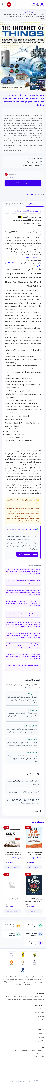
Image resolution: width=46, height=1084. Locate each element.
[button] (42, 25)
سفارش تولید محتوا (39, 1013)
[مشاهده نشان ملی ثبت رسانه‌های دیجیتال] (23, 962)
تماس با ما (41, 1024)
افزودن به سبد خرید (23, 183)
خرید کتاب (34, 911)
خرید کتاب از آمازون (39, 1009)
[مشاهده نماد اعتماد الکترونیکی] (35, 962)
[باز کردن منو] (21, 4)
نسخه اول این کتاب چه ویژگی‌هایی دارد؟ (22, 792)
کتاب (38, 12)
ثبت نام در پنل (40, 1033)
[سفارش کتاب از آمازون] (9, 4)
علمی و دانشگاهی (30, 12)
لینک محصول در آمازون (33, 257)
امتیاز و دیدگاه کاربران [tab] (14, 204)
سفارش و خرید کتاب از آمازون (27, 554)
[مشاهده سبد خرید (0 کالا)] (3, 4)
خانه (42, 12)
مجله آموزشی (40, 1016)
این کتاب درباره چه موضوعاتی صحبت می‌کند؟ (23, 783)
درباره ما (42, 1020)
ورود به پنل (41, 1037)
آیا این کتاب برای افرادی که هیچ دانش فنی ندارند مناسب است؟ (23, 801)
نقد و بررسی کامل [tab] (35, 204)
